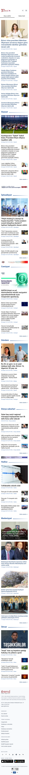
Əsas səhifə (7, 16)
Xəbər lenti (21, 16)
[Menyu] (26, 10)
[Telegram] (16, 754)
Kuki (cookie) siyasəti (6, 746)
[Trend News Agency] (5, 692)
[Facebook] (6, 754)
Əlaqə (2, 726)
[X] (9, 754)
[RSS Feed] (23, 754)
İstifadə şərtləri (4, 739)
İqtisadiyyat (6, 195)
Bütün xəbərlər (23, 179)
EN (11, 772)
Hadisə (4, 462)
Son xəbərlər (4, 713)
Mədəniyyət (6, 518)
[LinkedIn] (19, 754)
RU (17, 772)
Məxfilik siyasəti (5, 741)
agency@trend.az (5, 706)
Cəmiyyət (5, 266)
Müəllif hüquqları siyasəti (7, 744)
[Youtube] (12, 754)
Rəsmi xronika (4, 716)
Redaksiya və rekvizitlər (6, 724)
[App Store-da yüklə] (7, 761)
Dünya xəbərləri (8, 409)
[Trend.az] (5, 10)
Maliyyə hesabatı (5, 733)
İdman (4, 627)
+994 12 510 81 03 (5, 704)
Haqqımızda (4, 722)
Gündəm (5, 340)
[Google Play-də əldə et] (19, 761)
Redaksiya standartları (6, 729)
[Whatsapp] (2, 754)
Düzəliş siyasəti (5, 731)
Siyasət (4, 112)
